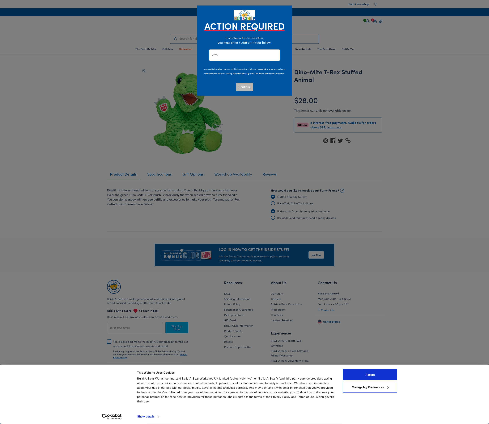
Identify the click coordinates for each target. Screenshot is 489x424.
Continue (244, 87)
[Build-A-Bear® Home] (244, 15)
